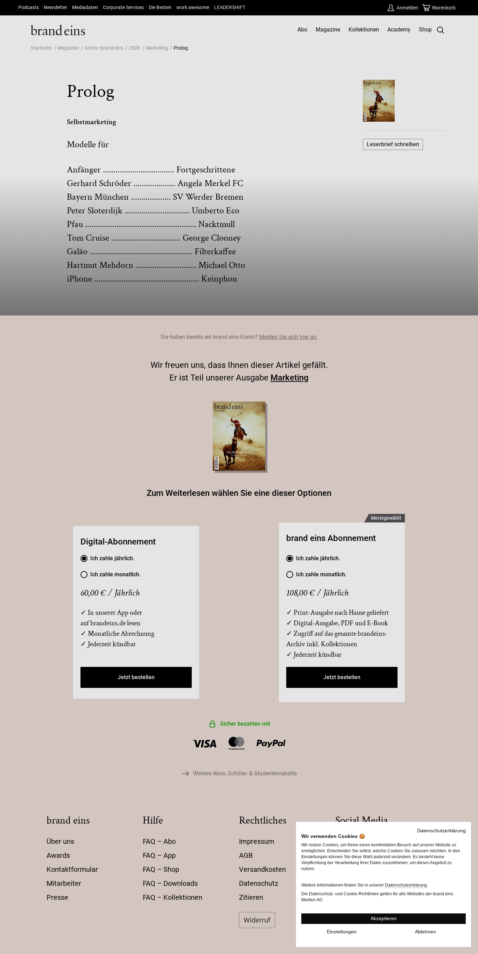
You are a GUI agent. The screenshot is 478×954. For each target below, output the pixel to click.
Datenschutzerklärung (441, 830)
